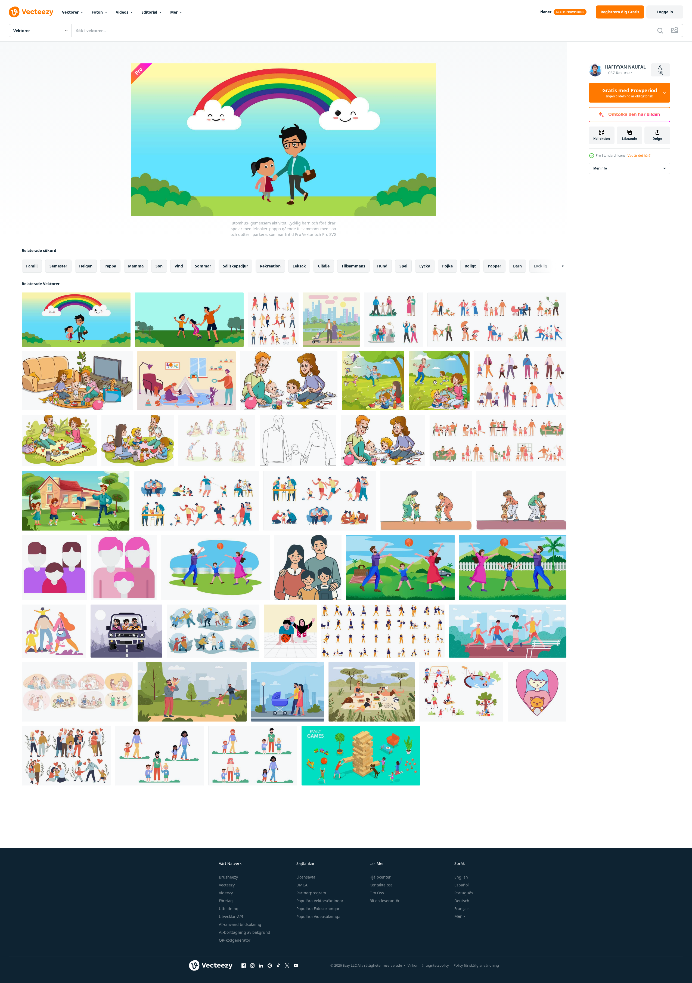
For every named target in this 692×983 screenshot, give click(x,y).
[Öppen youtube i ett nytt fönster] (296, 965)
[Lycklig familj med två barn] (308, 567)
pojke (447, 266)
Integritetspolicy (435, 965)
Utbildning (228, 908)
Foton (97, 12)
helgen (85, 266)
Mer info (600, 168)
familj (32, 266)
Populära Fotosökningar (318, 908)
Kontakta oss (381, 885)
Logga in (665, 11)
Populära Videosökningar (319, 916)
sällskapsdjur (235, 266)
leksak (299, 266)
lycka (424, 266)
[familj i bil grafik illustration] (126, 631)
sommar (203, 266)
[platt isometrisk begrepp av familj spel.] (361, 755)
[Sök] (660, 30)
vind (179, 266)
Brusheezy (228, 877)
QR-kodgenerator (234, 940)
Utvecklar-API (231, 916)
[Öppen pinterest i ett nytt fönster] (270, 965)
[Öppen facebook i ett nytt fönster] (243, 965)
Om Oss (377, 892)
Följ (660, 72)
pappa (110, 266)
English (461, 877)
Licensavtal (306, 877)
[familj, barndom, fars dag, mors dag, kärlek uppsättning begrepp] (216, 440)
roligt (470, 266)
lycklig (540, 266)
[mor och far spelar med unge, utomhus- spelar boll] (215, 567)
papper (494, 266)
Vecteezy (227, 885)
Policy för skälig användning (476, 965)
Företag (226, 900)
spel (403, 266)
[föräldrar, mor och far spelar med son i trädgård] (512, 567)
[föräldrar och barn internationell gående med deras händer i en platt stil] (159, 755)
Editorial (149, 12)
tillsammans (353, 266)
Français (462, 908)
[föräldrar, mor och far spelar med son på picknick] (400, 567)
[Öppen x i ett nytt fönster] (287, 965)
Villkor (413, 965)
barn (517, 266)
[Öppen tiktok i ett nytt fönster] (278, 965)
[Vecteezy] (31, 12)
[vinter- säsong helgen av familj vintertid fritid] (213, 631)
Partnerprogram (311, 892)
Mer (174, 12)
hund (382, 266)
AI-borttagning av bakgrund (244, 932)
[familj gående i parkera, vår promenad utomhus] (54, 631)
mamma (136, 266)
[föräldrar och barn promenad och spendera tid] (393, 319)
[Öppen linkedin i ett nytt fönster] (261, 965)
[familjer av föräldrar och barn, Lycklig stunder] (66, 755)
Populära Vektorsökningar (319, 900)
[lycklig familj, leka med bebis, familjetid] (290, 631)
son (159, 266)
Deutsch (461, 900)
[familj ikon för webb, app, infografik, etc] (54, 567)
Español (461, 885)
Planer (545, 11)
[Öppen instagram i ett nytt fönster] (252, 965)
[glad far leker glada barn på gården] (75, 501)
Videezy (226, 892)
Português (463, 892)
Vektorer (70, 12)
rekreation (270, 266)
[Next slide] (558, 266)
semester (58, 266)
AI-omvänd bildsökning (240, 924)
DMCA (302, 885)
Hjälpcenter (380, 877)
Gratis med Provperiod (629, 92)
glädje (324, 266)
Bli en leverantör (385, 900)
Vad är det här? (639, 155)
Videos (122, 12)
